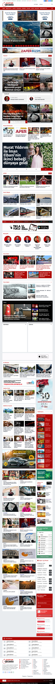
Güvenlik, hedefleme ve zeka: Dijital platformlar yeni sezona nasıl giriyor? (18, 99)
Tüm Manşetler (23, 665)
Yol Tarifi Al (48, 621)
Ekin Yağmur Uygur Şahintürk (16, 96)
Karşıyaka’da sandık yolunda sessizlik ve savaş (42, 99)
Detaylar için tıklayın (44, 556)
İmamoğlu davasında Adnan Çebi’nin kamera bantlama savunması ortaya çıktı (10, 69)
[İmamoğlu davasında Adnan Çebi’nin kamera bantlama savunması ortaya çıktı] (11, 62)
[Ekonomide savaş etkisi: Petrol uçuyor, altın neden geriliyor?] (35, 305)
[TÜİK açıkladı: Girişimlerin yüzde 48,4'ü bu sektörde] (10, 523)
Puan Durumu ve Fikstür (25, 664)
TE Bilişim (51, 680)
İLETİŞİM (36, 4)
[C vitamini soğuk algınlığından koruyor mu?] (27, 475)
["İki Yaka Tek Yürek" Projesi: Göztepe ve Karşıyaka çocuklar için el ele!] (35, 314)
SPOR (32, 8)
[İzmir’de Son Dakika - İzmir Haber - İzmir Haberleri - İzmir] (8, 4)
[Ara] (52, 4)
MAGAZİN (37, 8)
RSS (5, 680)
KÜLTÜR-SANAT (47, 665)
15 (38, 45)
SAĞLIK (4, 481)
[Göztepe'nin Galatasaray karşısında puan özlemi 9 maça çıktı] (27, 179)
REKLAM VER (36, 672)
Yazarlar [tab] (6, 93)
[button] (3, 34)
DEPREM (5, 324)
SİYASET (28, 8)
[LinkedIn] (9, 672)
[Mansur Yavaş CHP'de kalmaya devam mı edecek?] (27, 62)
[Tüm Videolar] (51, 302)
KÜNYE (41, 4)
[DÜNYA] (51, 324)
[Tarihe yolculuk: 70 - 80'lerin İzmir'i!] (31, 291)
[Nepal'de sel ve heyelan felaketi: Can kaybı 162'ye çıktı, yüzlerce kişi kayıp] (10, 538)
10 (17, 121)
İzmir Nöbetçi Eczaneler (25, 659)
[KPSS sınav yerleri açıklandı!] (10, 584)
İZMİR (3, 8)
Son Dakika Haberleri (24, 666)
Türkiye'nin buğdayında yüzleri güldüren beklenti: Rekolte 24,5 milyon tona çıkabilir (26, 592)
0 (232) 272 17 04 (41, 621)
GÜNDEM (24, 8)
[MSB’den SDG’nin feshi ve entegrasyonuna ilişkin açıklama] (10, 554)
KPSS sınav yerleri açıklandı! (9, 591)
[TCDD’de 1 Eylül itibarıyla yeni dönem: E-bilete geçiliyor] (27, 491)
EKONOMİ (19, 8)
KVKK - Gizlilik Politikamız (43, 683)
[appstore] (24, 676)
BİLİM (34, 664)
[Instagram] (7, 672)
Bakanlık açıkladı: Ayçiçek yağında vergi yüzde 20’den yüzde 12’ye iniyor (10, 576)
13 (33, 45)
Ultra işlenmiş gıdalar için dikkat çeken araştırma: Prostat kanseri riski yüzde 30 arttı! (9, 483)
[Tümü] (51, 233)
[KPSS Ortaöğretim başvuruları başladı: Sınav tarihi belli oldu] (10, 600)
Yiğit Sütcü (37, 96)
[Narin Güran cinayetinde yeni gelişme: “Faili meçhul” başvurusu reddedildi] (27, 507)
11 (28, 45)
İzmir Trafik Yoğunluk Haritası (26, 663)
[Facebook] (3, 672)
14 (35, 45)
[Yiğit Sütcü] (31, 98)
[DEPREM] (25, 324)
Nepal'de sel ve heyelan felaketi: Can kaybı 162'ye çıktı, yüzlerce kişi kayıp (10, 546)
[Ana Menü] (52, 8)
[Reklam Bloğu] (27, 15)
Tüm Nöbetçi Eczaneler (45, 634)
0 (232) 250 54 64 (41, 628)
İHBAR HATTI (8, 8)
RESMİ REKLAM (43, 8)
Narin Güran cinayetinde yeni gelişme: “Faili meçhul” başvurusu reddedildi (27, 515)
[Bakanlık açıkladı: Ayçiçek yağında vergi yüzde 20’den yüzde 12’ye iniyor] (10, 568)
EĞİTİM (34, 665)
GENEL (34, 660)
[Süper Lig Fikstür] (51, 560)
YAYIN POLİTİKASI (47, 672)
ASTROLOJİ (46, 663)
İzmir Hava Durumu (24, 660)
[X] (5, 672)
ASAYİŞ (14, 8)
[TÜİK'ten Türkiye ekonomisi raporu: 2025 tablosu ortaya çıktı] (27, 568)
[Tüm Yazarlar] (51, 93)
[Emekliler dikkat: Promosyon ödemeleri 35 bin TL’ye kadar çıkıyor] (27, 600)
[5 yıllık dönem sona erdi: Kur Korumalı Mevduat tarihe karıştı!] (10, 507)
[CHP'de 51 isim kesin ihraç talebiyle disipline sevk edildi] (44, 62)
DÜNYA (31, 324)
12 (20, 121)
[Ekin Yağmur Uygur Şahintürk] (7, 98)
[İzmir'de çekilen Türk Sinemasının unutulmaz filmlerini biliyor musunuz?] (31, 296)
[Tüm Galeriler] (51, 282)
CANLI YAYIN (47, 4)
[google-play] (30, 676)
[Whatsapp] (13, 672)
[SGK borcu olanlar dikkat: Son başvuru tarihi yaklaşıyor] (27, 538)
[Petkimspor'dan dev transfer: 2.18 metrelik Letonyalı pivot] (44, 179)
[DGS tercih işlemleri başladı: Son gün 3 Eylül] (27, 554)
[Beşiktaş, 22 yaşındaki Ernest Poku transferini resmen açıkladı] (11, 179)
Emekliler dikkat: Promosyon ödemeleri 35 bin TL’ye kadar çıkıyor (26, 608)
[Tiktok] (11, 672)
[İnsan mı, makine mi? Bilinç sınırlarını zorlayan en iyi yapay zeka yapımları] (31, 285)
